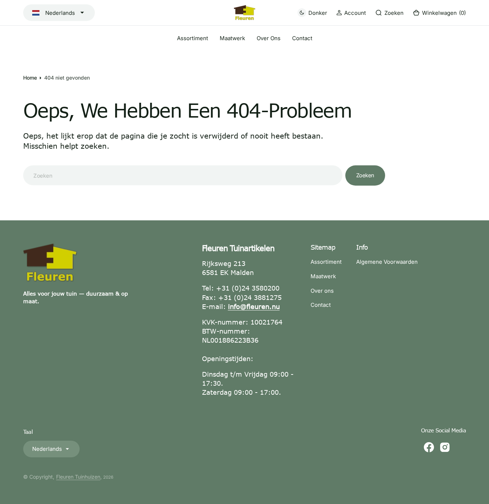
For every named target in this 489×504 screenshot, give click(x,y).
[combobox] (182, 175)
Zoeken (365, 175)
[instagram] (445, 447)
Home (30, 78)
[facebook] (429, 447)
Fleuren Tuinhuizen (78, 477)
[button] (351, 13)
